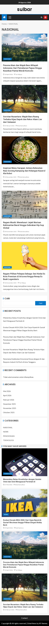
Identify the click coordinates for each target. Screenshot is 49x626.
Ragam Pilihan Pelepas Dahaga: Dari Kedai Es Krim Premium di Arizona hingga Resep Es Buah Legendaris (24, 276)
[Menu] (9, 17)
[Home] (4, 17)
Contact (24, 618)
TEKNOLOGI (8, 440)
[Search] (41, 17)
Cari (7, 298)
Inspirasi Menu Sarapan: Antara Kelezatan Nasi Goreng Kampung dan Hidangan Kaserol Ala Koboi (24, 171)
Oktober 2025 (8, 412)
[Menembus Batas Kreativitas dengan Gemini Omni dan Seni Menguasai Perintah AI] (24, 462)
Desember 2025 (9, 404)
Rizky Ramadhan (22, 126)
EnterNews (31, 623)
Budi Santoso (19, 528)
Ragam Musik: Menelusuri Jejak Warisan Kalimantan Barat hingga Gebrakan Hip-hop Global (23, 225)
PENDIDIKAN (9, 436)
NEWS (5, 432)
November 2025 (9, 408)
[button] (9, 17)
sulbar (24, 9)
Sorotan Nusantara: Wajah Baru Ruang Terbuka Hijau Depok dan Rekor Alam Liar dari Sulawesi (22, 119)
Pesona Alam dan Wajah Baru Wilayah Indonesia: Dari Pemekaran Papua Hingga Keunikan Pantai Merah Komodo (22, 68)
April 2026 (7, 395)
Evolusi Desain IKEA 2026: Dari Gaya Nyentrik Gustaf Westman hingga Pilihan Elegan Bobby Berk (22, 522)
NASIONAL (7, 59)
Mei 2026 (7, 391)
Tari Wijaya (18, 74)
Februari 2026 (8, 400)
